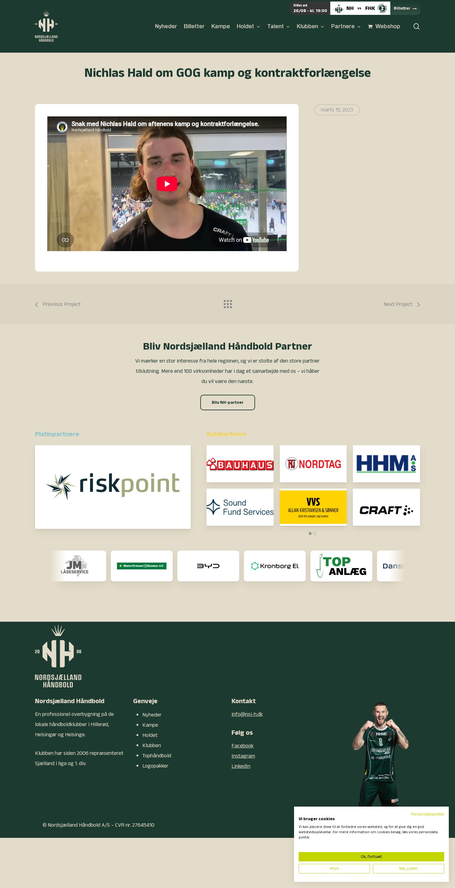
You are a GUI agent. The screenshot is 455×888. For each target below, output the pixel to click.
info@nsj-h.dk (247, 714)
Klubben (151, 745)
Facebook (243, 746)
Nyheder (152, 715)
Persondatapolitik (427, 814)
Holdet (150, 735)
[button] (227, 402)
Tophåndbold (156, 756)
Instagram (243, 756)
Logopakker (155, 766)
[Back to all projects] (227, 302)
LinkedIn (241, 766)
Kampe (150, 725)
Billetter (402, 8)
